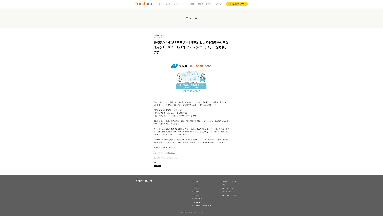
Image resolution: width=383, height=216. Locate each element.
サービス (168, 4)
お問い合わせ (220, 4)
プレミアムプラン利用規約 (229, 195)
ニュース (183, 4)
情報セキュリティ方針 (228, 188)
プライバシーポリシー (228, 191)
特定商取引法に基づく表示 (229, 181)
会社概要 (192, 4)
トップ (161, 4)
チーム (176, 4)
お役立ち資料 (198, 202)
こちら (171, 153)
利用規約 (224, 185)
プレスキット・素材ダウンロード (203, 205)
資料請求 (209, 4)
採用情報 (200, 4)
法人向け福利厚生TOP (237, 4)
